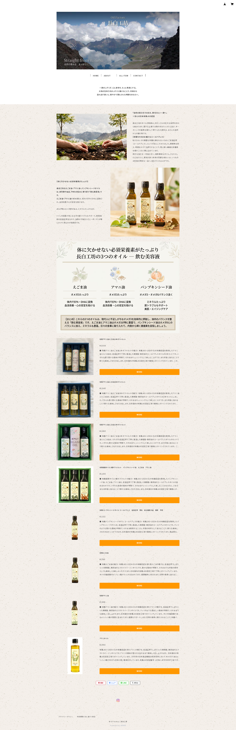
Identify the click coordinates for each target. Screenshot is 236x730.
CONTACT (138, 76)
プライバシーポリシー (66, 717)
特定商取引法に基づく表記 (86, 717)
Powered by (115, 725)
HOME (96, 76)
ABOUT (109, 76)
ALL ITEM (123, 76)
